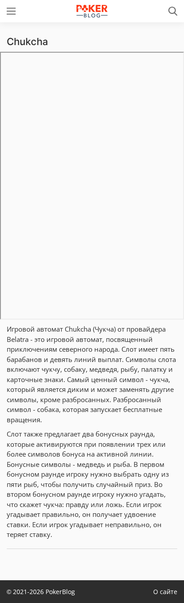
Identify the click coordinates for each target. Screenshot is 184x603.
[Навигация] (11, 11)
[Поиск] (172, 11)
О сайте (165, 591)
